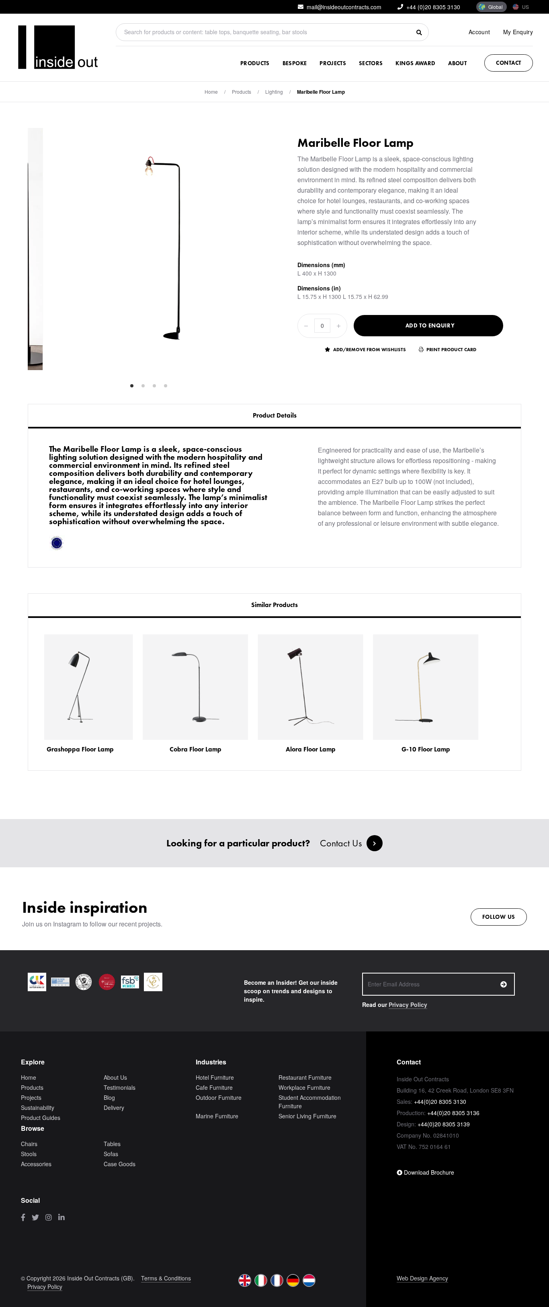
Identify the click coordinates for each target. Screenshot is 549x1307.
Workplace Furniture (304, 1087)
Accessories (36, 1164)
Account (479, 32)
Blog (109, 1097)
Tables (112, 1144)
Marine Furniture (217, 1116)
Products (255, 63)
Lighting (274, 91)
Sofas (111, 1154)
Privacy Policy (408, 1004)
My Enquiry (518, 32)
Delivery (114, 1107)
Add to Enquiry (430, 325)
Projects (333, 63)
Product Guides (40, 1118)
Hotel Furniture (215, 1077)
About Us (115, 1077)
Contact (508, 62)
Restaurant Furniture (305, 1077)
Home (211, 91)
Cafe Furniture (214, 1087)
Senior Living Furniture (307, 1116)
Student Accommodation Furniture (310, 1101)
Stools (29, 1154)
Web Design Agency (422, 1278)
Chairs (29, 1144)
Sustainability (37, 1107)
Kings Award (415, 63)
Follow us (498, 916)
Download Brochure (428, 1172)
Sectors (371, 63)
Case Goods (119, 1164)
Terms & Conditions (166, 1278)
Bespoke (295, 63)
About (457, 63)
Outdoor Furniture (219, 1097)
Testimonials (119, 1087)
